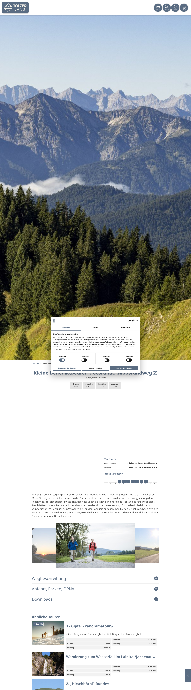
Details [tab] (95, 327)
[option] (95, 187)
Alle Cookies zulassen (124, 368)
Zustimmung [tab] (65, 327)
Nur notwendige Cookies (67, 368)
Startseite (36, 363)
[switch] (84, 360)
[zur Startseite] (15, 7)
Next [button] (155, 545)
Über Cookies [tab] (125, 327)
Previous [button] (36, 545)
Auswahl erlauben (95, 368)
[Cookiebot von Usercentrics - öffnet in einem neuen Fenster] (129, 320)
